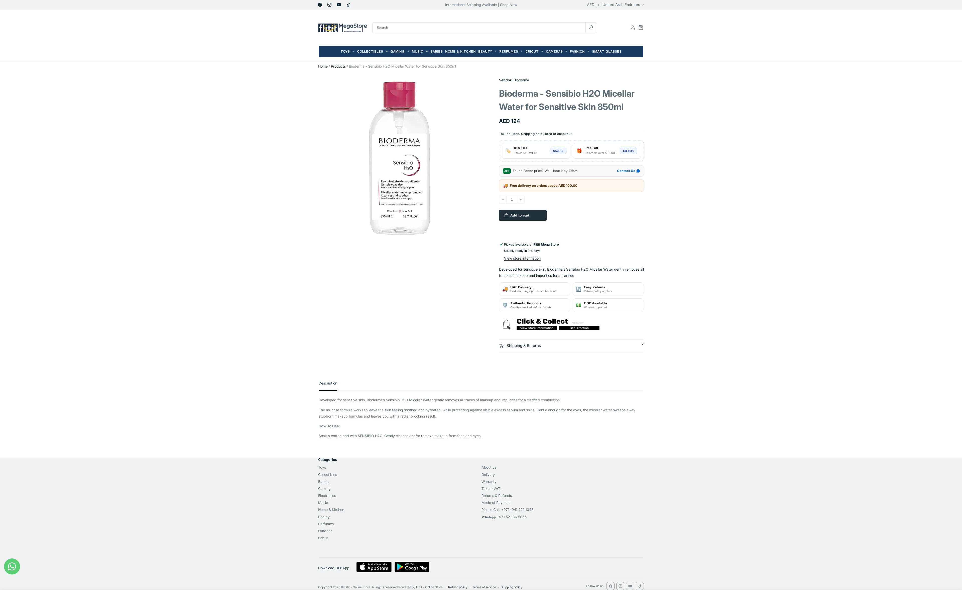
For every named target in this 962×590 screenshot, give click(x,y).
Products (338, 66)
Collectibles (327, 474)
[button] (640, 27)
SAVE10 (558, 150)
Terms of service (484, 587)
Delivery (488, 474)
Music (323, 502)
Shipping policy (511, 587)
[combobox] (484, 27)
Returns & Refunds (497, 495)
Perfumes (326, 524)
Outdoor (325, 531)
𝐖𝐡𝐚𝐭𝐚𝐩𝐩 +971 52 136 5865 (504, 517)
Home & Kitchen (331, 509)
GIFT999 (628, 150)
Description (328, 383)
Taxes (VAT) (492, 488)
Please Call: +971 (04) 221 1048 (508, 509)
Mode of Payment (496, 502)
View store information (522, 258)
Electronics (327, 495)
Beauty (324, 517)
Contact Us (626, 171)
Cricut (323, 538)
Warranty (489, 481)
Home (323, 66)
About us (489, 467)
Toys (322, 467)
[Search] (590, 27)
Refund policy (457, 587)
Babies (323, 481)
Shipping (528, 134)
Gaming (324, 488)
